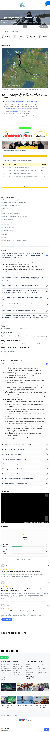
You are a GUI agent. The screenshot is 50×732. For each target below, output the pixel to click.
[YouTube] (30, 720)
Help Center (16, 664)
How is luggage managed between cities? (16, 483)
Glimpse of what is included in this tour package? (18, 444)
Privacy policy (29, 668)
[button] (46, 5)
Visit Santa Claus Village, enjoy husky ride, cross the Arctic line (17, 108)
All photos (44, 26)
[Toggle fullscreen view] (46, 495)
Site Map (28, 674)
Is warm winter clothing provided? (14, 464)
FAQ (39, 666)
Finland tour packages (10, 22)
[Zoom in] (46, 517)
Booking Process (17, 672)
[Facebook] (20, 720)
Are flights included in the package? (14, 449)
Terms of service (29, 672)
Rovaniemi (20, 104)
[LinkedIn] (24, 720)
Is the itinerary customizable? (13, 454)
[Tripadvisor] (27, 720)
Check (46, 729)
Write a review (6, 619)
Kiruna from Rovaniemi (13, 111)
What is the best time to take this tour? (15, 459)
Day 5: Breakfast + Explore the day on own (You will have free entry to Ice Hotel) (22, 298)
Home (2, 22)
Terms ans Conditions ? (11, 364)
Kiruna (27, 104)
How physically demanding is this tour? (15, 469)
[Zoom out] (46, 520)
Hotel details (7, 124)
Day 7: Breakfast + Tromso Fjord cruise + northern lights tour (19, 310)
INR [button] (41, 5)
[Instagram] (22, 720)
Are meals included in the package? (14, 474)
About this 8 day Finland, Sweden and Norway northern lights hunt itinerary (21, 101)
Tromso (36, 104)
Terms (42, 522)
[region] (25, 508)
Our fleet (28, 670)
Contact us (7, 121)
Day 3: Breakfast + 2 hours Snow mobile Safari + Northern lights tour (21, 285)
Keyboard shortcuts (26, 522)
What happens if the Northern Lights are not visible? (19, 478)
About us (28, 664)
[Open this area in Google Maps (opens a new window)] (4, 522)
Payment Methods (17, 666)
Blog (27, 666)
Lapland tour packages (6, 668)
